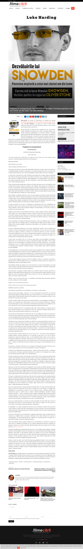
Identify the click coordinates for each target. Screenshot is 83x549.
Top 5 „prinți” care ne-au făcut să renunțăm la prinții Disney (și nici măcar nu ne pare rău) (69, 195)
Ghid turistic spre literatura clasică (14, 499)
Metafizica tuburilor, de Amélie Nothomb (19, 469)
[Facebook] (66, 8)
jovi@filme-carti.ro (43, 539)
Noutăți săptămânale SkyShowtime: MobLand (69, 186)
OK (18, 547)
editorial (20, 461)
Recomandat (14, 106)
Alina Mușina (68, 224)
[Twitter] (67, 8)
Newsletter (60, 8)
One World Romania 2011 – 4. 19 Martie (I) (31, 499)
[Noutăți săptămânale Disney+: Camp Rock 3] (61, 179)
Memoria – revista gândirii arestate (64, 169)
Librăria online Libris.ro (62, 168)
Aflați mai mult (23, 547)
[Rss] (70, 8)
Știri (45, 8)
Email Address (60, 134)
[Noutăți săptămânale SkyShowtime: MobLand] (61, 188)
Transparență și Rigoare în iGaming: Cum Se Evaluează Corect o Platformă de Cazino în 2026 (69, 214)
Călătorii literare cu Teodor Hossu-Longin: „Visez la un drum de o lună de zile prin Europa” (47, 499)
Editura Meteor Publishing (37, 461)
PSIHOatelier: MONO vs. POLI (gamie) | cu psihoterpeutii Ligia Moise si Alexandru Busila (44, 470)
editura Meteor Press (27, 461)
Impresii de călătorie (28, 8)
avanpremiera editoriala (13, 461)
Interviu (38, 8)
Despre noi (10, 0)
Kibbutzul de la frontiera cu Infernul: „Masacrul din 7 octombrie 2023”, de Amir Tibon (70, 231)
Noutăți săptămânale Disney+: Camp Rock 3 (69, 177)
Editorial (52, 8)
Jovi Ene (12, 112)
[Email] (68, 8)
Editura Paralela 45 (61, 166)
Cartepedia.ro (60, 165)
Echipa (14, 0)
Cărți (11, 8)
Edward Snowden (47, 461)
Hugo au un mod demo (17, 426)
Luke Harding (11, 463)
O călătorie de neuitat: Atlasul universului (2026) (69, 222)
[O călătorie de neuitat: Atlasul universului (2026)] (61, 224)
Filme (18, 8)
